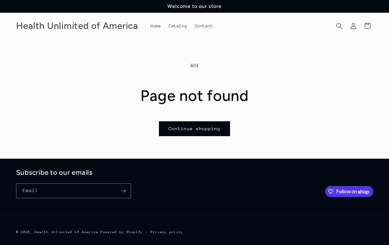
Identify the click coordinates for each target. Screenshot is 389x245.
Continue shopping (195, 128)
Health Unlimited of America (66, 232)
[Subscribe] (123, 190)
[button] (339, 26)
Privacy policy (166, 232)
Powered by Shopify (122, 232)
